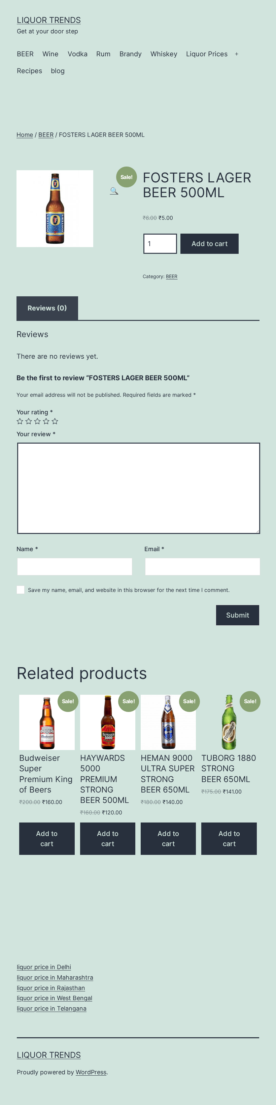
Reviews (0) (47, 308)
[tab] (47, 308)
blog (58, 71)
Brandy (130, 54)
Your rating (34, 412)
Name (27, 548)
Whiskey (163, 54)
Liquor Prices (207, 54)
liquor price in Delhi (44, 966)
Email (154, 548)
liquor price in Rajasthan (51, 987)
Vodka (78, 54)
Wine (50, 54)
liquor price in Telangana (52, 1008)
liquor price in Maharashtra (55, 977)
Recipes (29, 71)
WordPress (91, 1072)
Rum (103, 54)
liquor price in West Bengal (54, 998)
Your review (36, 434)
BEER (25, 54)
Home (24, 134)
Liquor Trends (49, 20)
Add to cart (210, 244)
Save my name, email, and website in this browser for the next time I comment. (129, 590)
